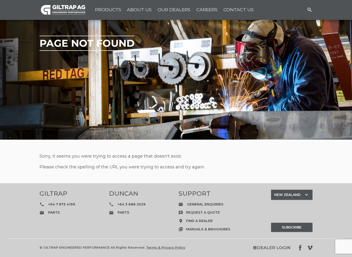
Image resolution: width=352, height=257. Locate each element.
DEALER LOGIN (271, 248)
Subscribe (291, 227)
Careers (206, 9)
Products (108, 9)
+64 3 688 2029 (127, 204)
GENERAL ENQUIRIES (200, 204)
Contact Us (238, 9)
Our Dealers (174, 9)
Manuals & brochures (204, 229)
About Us (139, 9)
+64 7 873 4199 (57, 204)
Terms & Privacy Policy (165, 247)
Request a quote (199, 212)
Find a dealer (195, 221)
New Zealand (291, 195)
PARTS (50, 212)
